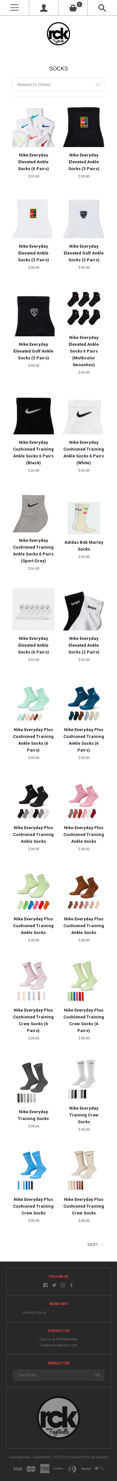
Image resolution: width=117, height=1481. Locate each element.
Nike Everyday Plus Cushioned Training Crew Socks (33, 1206)
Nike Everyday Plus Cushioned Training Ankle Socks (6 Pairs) (33, 740)
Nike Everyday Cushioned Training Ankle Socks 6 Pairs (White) (83, 452)
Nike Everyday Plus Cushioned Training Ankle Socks (33, 834)
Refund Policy (34, 1313)
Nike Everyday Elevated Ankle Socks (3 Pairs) (83, 162)
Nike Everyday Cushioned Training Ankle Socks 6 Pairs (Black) (33, 452)
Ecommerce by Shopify (89, 1457)
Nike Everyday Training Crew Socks (83, 1115)
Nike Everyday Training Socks (33, 1115)
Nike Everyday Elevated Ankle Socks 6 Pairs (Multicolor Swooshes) (84, 351)
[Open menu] (14, 7)
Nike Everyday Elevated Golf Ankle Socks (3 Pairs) (84, 253)
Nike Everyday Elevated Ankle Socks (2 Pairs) (83, 645)
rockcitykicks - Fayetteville (30, 1457)
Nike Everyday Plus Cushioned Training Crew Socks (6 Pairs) (33, 1020)
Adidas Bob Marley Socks (83, 546)
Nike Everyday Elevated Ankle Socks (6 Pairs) (33, 162)
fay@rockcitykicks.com (59, 1345)
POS (58, 1457)
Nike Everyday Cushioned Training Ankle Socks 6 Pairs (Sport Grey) (33, 550)
